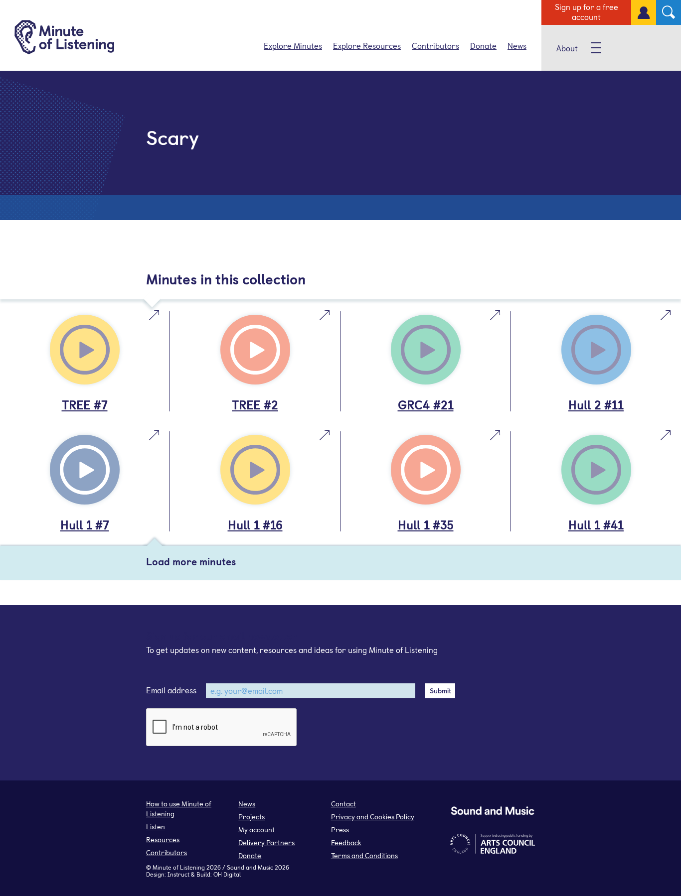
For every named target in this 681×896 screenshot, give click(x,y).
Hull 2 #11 (596, 404)
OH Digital (227, 874)
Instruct (178, 874)
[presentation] (222, 727)
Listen (155, 826)
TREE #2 (255, 404)
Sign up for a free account (586, 11)
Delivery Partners (266, 842)
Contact (343, 803)
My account (256, 829)
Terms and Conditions (364, 855)
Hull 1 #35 (426, 524)
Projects (251, 816)
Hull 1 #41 (596, 524)
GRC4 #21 (426, 404)
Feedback (346, 842)
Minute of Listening (179, 867)
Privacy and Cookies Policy (372, 816)
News (517, 45)
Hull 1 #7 (84, 524)
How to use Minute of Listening (178, 808)
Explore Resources (367, 45)
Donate (483, 45)
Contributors (435, 45)
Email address (171, 690)
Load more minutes (191, 561)
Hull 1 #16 (255, 524)
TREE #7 (85, 404)
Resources (162, 839)
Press (340, 829)
